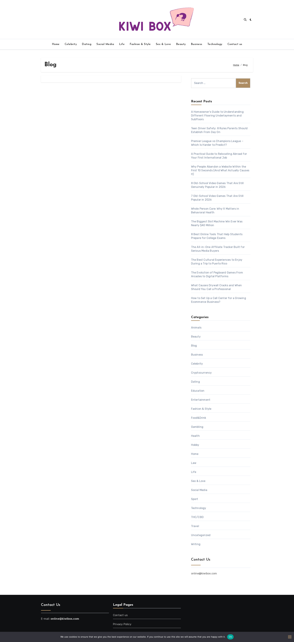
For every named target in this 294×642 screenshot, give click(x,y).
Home (56, 44)
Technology (214, 44)
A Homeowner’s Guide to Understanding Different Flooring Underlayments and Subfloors (217, 115)
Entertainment (200, 399)
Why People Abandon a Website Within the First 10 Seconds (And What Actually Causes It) (220, 170)
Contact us (234, 44)
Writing (195, 544)
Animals (196, 327)
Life (122, 44)
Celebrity (71, 44)
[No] (289, 637)
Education (198, 390)
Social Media (105, 44)
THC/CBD (197, 517)
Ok (230, 636)
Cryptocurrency (201, 372)
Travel (195, 526)
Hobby (195, 445)
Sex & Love (163, 44)
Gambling (197, 426)
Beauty (181, 44)
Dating (86, 44)
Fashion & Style (140, 44)
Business (196, 44)
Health (195, 435)
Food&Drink (198, 417)
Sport (194, 499)
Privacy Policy (122, 624)
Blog (194, 345)
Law (194, 463)
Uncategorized (201, 535)
